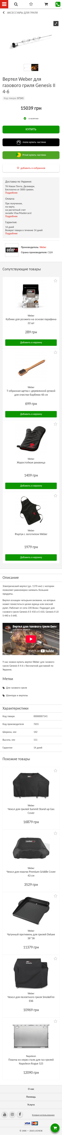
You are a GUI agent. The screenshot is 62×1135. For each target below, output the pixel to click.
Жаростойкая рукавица (31, 462)
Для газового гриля (16, 688)
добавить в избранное (33, 168)
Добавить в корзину (31, 342)
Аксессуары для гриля (22, 12)
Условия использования (43, 1115)
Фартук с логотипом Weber (31, 534)
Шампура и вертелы (17, 695)
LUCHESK (38, 1131)
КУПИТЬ (31, 129)
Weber (43, 247)
